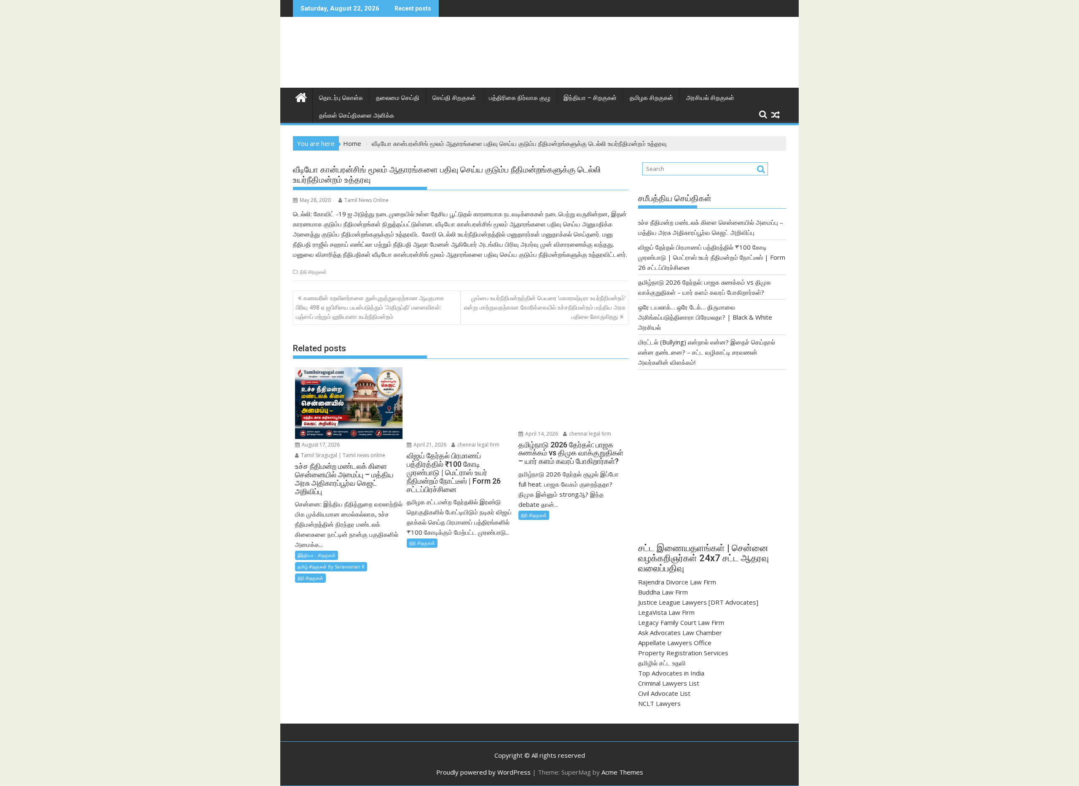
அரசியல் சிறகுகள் (710, 98)
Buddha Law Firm (663, 592)
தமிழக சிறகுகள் (651, 98)
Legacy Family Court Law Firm (681, 622)
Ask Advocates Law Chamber (680, 632)
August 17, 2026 (320, 444)
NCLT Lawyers (659, 703)
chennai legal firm (477, 444)
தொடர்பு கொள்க (341, 98)
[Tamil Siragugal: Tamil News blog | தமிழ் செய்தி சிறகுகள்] (301, 96)
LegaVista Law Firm (666, 612)
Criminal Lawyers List (668, 683)
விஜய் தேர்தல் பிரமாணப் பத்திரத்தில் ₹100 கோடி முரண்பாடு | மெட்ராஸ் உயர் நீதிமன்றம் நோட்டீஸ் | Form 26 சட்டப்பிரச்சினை (711, 257)
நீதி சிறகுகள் (313, 271)
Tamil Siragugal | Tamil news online (342, 455)
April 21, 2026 (429, 444)
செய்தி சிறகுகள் (454, 98)
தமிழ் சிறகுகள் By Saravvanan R (331, 566)
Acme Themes (622, 772)
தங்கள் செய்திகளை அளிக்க (356, 115)
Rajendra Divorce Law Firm (677, 582)
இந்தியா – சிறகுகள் (590, 98)
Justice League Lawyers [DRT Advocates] (698, 602)
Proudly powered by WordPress (483, 772)
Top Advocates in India (671, 673)
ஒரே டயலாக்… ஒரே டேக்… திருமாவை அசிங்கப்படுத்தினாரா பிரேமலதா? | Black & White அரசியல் (705, 317)
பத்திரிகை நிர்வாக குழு (519, 98)
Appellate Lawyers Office (674, 642)
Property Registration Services (683, 653)
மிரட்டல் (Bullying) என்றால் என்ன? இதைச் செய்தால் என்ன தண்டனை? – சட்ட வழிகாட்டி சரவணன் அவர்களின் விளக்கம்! (706, 352)
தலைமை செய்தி (397, 98)
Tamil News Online (366, 200)
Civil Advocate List (664, 693)
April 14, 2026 (541, 433)
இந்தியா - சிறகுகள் (317, 555)
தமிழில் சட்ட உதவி (662, 663)
